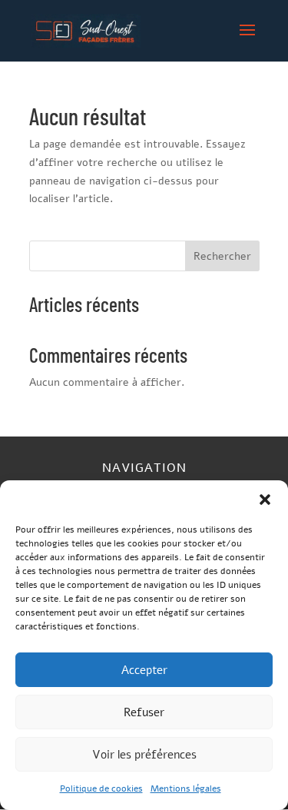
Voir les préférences (144, 754)
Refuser (144, 712)
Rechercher (222, 256)
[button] (265, 499)
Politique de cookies (101, 788)
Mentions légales (186, 788)
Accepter (144, 670)
